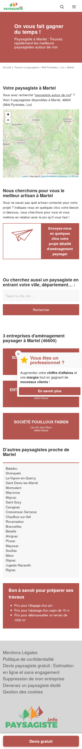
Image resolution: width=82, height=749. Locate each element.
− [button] (8, 120)
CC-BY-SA (73, 176)
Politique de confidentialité (28, 659)
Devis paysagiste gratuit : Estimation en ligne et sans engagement (38, 668)
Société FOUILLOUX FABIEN (41, 422)
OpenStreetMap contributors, (54, 176)
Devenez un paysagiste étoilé (32, 685)
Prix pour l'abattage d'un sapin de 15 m (41, 610)
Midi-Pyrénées (49, 67)
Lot (62, 67)
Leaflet (25, 176)
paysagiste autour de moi (53, 94)
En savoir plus (49, 390)
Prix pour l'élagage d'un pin (33, 605)
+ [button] (8, 114)
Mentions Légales (20, 652)
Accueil (7, 67)
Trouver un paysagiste (26, 67)
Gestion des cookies (23, 691)
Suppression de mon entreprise (33, 678)
